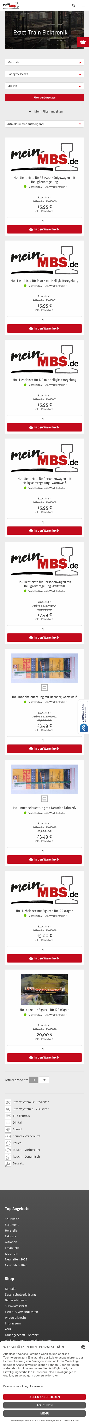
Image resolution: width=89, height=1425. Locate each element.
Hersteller (12, 1230)
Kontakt (10, 1289)
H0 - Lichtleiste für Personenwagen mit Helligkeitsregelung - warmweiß (44, 481)
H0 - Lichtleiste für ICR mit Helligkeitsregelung (44, 380)
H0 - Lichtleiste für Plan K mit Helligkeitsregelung (44, 281)
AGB (8, 1329)
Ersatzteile (12, 1248)
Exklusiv (10, 1236)
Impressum (13, 1323)
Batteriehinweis (16, 1300)
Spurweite (12, 1219)
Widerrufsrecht (15, 1317)
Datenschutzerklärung (20, 1294)
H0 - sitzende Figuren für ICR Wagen (44, 1010)
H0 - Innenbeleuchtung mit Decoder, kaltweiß (44, 808)
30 (44, 1079)
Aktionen (11, 1242)
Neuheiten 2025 (16, 1259)
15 (33, 1079)
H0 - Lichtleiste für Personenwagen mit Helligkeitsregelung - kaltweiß (44, 584)
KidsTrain (11, 1253)
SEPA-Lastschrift (16, 1306)
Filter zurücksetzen (44, 97)
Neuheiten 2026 (16, 1265)
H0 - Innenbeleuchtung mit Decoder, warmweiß (44, 697)
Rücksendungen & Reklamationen (28, 1341)
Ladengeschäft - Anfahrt (21, 1335)
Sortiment (12, 1225)
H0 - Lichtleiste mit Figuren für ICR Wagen (44, 911)
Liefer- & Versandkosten (21, 1312)
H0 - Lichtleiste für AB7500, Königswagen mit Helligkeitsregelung (44, 180)
